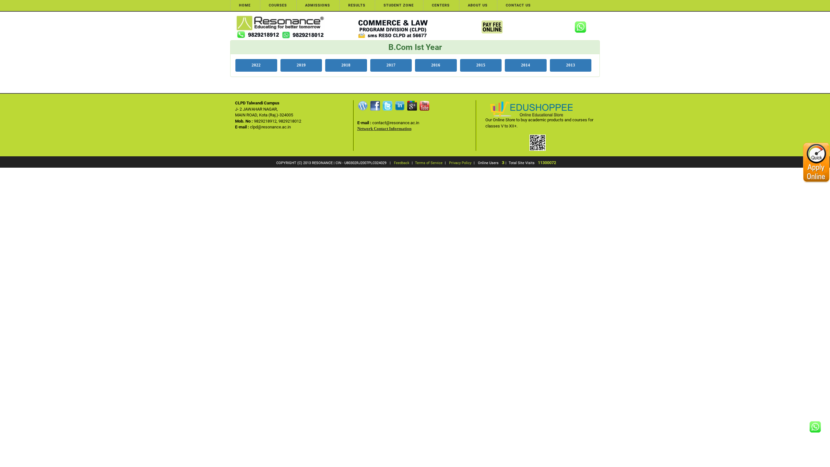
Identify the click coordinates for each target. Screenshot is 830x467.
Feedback (401, 163)
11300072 (547, 162)
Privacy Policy (460, 163)
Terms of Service (429, 163)
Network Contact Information (384, 128)
